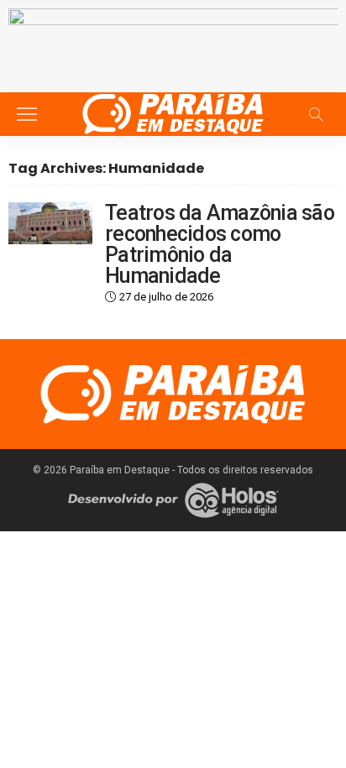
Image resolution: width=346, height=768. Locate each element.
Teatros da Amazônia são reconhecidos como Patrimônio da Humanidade (219, 244)
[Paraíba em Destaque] (173, 112)
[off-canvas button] (27, 114)
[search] (316, 114)
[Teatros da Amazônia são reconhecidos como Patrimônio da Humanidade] (50, 223)
